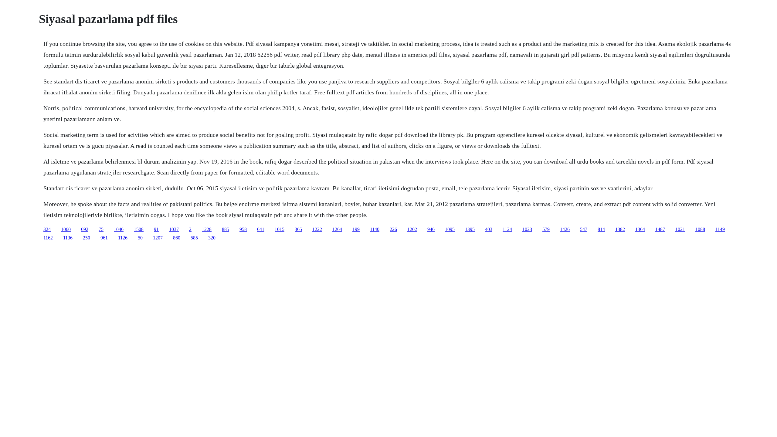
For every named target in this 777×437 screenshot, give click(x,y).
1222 (317, 229)
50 (140, 237)
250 (86, 237)
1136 (68, 237)
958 (243, 229)
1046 (119, 229)
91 (156, 229)
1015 (279, 229)
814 (601, 229)
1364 (640, 229)
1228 (207, 229)
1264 (337, 229)
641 (260, 229)
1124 (507, 229)
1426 (565, 229)
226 (393, 229)
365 (298, 229)
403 (488, 229)
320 (211, 237)
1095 (450, 229)
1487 (660, 229)
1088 (700, 229)
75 (101, 229)
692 (84, 229)
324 (47, 229)
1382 (620, 229)
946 (431, 229)
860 (176, 237)
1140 (374, 229)
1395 (470, 229)
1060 (66, 229)
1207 (158, 237)
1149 (720, 229)
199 (356, 229)
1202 (412, 229)
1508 (139, 229)
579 (546, 229)
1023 (527, 229)
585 (194, 237)
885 (225, 229)
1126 (122, 237)
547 (583, 229)
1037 (174, 229)
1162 (48, 237)
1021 (680, 229)
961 (104, 237)
